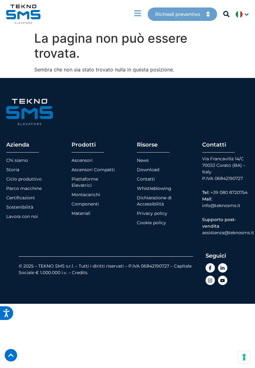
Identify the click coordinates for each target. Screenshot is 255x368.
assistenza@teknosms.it (228, 232)
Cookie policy (151, 222)
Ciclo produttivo (24, 179)
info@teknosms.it (221, 205)
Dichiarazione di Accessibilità (154, 201)
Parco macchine (24, 188)
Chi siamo (17, 160)
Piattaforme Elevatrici (85, 182)
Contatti (146, 179)
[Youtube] (222, 280)
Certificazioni (20, 198)
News (143, 160)
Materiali (81, 213)
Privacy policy (152, 213)
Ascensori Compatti (93, 169)
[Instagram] (210, 280)
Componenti (85, 204)
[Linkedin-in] (222, 268)
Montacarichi (86, 194)
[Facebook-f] (210, 268)
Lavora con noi (22, 216)
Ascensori (82, 160)
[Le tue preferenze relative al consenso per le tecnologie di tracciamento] (244, 357)
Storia (12, 169)
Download (148, 169)
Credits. (80, 272)
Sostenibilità (19, 207)
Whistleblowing (154, 188)
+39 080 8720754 (229, 192)
